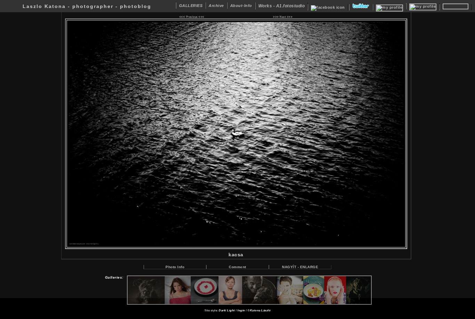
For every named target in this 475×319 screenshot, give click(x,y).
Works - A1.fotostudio (281, 5)
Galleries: (114, 277)
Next (283, 16)
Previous (192, 16)
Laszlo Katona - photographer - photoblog (87, 6)
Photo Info (175, 267)
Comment (237, 267)
